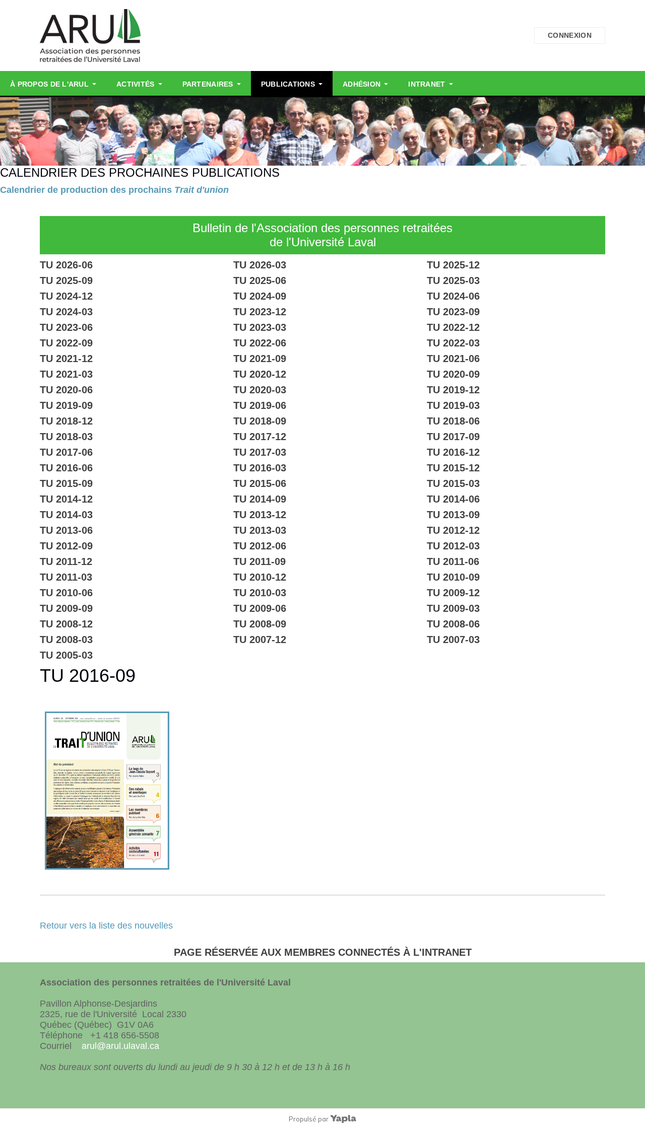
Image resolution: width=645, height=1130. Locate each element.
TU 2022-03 (453, 342)
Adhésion (361, 84)
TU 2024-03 (66, 311)
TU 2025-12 (453, 264)
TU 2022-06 (259, 342)
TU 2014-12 (66, 499)
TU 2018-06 (453, 421)
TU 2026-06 (66, 264)
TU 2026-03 (259, 264)
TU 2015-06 (259, 483)
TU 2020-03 (259, 389)
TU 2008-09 (259, 623)
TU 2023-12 (259, 311)
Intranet (426, 84)
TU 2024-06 (453, 296)
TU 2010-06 (66, 592)
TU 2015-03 (453, 483)
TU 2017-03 (259, 452)
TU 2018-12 (66, 421)
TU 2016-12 (453, 452)
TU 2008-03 (66, 639)
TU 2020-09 (453, 374)
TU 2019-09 (66, 405)
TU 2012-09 (66, 545)
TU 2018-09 (259, 421)
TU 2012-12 (453, 530)
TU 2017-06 (66, 452)
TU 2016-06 (66, 467)
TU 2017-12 (259, 436)
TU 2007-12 (259, 639)
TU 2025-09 (66, 280)
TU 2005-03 (66, 655)
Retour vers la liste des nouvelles (106, 926)
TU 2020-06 (66, 389)
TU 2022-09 (66, 342)
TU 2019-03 (453, 405)
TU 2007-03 (453, 639)
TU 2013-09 (453, 514)
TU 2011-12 (66, 561)
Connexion (570, 35)
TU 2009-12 (453, 592)
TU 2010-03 (259, 592)
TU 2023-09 (453, 311)
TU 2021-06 (453, 358)
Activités (135, 84)
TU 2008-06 (453, 623)
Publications (288, 84)
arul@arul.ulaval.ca (120, 1046)
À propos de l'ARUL (49, 84)
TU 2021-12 (66, 358)
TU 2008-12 (66, 623)
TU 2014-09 (259, 499)
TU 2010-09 (453, 577)
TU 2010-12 (259, 577)
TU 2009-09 (66, 608)
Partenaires (207, 84)
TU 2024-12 (66, 296)
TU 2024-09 (259, 296)
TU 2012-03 (453, 545)
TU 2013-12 (259, 514)
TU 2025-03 (453, 280)
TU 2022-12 (453, 327)
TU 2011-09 (259, 561)
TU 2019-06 (259, 405)
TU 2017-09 (453, 436)
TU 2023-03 (259, 327)
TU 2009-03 (453, 608)
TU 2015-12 (453, 467)
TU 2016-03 (259, 467)
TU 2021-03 (66, 374)
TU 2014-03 (66, 514)
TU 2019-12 (453, 389)
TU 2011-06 (453, 561)
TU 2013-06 (66, 530)
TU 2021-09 (259, 358)
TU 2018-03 (66, 436)
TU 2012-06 (259, 545)
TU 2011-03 (66, 577)
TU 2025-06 (259, 280)
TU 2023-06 (66, 327)
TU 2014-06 (453, 499)
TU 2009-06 (259, 608)
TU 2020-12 (259, 374)
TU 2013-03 (259, 530)
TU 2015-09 (66, 483)
